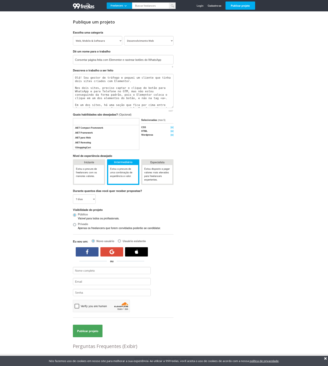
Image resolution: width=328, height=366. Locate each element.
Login (200, 5)
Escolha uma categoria (88, 32)
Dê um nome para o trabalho (91, 51)
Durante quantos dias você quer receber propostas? (107, 191)
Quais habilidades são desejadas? (102, 114)
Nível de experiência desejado (92, 156)
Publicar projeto (240, 5)
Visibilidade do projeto (88, 210)
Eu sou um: (80, 241)
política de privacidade (264, 361)
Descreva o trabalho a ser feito (93, 70)
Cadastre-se (214, 5)
